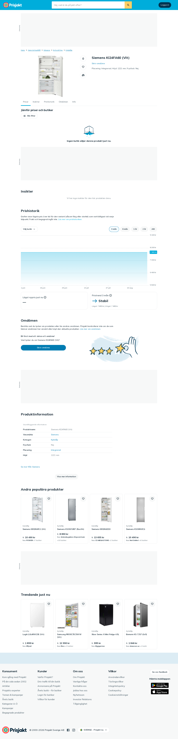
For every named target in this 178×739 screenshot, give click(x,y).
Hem (23, 50)
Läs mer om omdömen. (90, 329)
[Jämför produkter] (83, 75)
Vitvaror (47, 50)
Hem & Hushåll (34, 50)
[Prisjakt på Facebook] (68, 729)
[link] (37, 519)
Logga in (165, 5)
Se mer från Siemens (30, 467)
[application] (89, 262)
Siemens (55, 434)
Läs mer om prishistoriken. (70, 219)
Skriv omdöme (98, 63)
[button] (83, 59)
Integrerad (56, 450)
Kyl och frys (58, 50)
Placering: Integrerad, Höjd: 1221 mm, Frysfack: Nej (115, 68)
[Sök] (128, 5)
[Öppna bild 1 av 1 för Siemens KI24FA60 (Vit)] (50, 76)
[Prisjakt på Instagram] (73, 729)
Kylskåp (69, 50)
